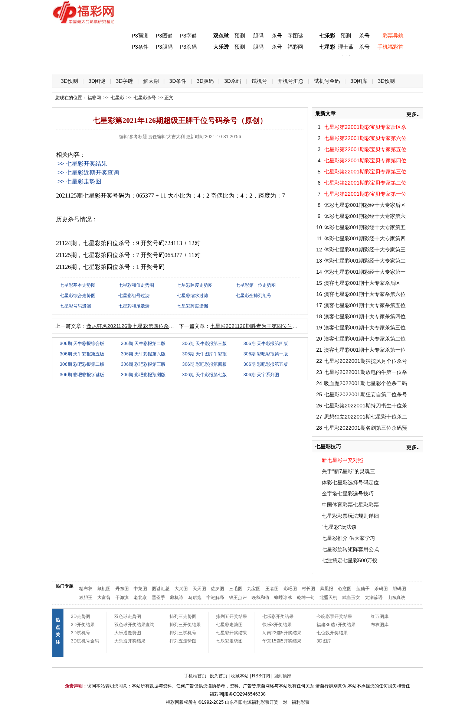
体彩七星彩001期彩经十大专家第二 (365, 261)
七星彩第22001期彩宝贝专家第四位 (365, 160)
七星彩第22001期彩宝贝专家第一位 (365, 194)
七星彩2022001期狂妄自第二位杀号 (365, 394)
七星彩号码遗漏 (75, 306)
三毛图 (235, 588)
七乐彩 (327, 36)
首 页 (67, 63)
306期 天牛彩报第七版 (204, 374)
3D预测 (69, 81)
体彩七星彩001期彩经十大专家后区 (365, 205)
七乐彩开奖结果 (278, 616)
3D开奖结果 (83, 624)
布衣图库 (380, 624)
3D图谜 (96, 81)
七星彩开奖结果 (231, 632)
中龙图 (140, 588)
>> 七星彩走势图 (79, 181)
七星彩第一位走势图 (256, 285)
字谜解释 (215, 597)
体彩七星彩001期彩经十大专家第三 (365, 250)
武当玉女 (351, 597)
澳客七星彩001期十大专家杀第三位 (365, 328)
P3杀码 (188, 47)
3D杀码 (232, 81)
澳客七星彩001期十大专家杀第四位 (365, 316)
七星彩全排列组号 (253, 295)
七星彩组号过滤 (134, 295)
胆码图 (399, 588)
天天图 (199, 588)
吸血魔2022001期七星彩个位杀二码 (365, 383)
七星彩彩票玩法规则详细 (350, 516)
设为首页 (218, 675)
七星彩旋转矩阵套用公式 (350, 549)
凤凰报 (326, 588)
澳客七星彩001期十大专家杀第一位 (365, 350)
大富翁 (104, 597)
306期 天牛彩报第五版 (82, 354)
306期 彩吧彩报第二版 (82, 364)
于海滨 (122, 597)
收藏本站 (240, 675)
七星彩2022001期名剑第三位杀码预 (365, 428)
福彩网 (295, 47)
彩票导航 (393, 36)
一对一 (285, 702)
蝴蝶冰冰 (283, 597)
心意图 (344, 588)
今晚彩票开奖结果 (334, 616)
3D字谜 (124, 81)
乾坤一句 (306, 597)
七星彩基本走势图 (77, 285)
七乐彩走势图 (229, 641)
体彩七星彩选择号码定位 (350, 482)
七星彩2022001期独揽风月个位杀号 (365, 361)
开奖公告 (402, 63)
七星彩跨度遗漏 (192, 306)
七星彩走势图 (229, 624)
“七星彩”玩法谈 (339, 527)
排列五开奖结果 (231, 616)
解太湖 (151, 81)
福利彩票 (300, 702)
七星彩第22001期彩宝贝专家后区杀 (365, 127)
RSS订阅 (261, 675)
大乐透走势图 (127, 632)
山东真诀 (396, 597)
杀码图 (381, 588)
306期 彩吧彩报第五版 (265, 364)
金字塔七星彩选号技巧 (348, 494)
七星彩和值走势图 (136, 285)
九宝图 (254, 588)
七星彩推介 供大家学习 (348, 538)
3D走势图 (80, 616)
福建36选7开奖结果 (336, 624)
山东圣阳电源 (238, 702)
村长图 (308, 588)
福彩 (170, 702)
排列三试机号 (183, 632)
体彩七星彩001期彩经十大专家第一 (365, 272)
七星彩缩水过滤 (192, 295)
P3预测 (140, 36)
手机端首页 (195, 675)
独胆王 (85, 597)
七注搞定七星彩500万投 (349, 560)
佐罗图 (217, 588)
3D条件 (177, 81)
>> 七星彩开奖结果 (82, 163)
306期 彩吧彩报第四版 (204, 364)
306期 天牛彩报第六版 (143, 354)
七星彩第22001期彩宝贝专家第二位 (365, 183)
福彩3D (97, 63)
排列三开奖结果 (185, 624)
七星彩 (327, 47)
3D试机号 (80, 632)
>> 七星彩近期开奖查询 (88, 172)
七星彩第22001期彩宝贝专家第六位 (365, 138)
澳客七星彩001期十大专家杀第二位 (365, 339)
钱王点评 (238, 597)
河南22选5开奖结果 (281, 632)
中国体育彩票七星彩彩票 (350, 505)
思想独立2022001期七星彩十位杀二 (365, 417)
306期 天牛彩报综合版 (82, 343)
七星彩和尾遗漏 (134, 306)
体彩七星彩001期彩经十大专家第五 (365, 227)
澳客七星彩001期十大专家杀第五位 (365, 305)
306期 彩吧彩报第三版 (143, 364)
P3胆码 (164, 47)
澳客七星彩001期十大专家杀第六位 (365, 294)
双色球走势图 (127, 616)
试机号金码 (327, 81)
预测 (240, 36)
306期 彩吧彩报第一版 (265, 354)
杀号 (277, 36)
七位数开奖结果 (332, 632)
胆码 (258, 36)
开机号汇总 (291, 81)
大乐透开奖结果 (129, 641)
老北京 (140, 597)
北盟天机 (328, 597)
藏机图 (104, 588)
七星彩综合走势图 (77, 295)
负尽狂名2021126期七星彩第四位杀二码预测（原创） (148, 326)
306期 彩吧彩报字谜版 (82, 374)
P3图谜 (164, 36)
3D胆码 (205, 81)
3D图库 (358, 81)
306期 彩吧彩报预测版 (143, 374)
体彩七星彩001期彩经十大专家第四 (365, 238)
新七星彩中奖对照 (342, 460)
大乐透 (221, 47)
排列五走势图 (183, 641)
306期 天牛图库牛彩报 (204, 354)
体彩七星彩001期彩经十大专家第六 (365, 216)
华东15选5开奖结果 (281, 641)
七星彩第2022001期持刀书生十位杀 (365, 406)
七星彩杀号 (145, 97)
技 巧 (310, 63)
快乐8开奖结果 (277, 624)
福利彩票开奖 (265, 702)
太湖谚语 (374, 597)
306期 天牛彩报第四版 (265, 343)
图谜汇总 (161, 588)
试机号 (259, 81)
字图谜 (295, 36)
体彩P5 (219, 63)
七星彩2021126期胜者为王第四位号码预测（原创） (269, 326)
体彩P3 (128, 63)
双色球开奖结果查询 (134, 624)
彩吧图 (290, 588)
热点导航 (341, 63)
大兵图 (181, 588)
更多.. (413, 114)
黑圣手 (158, 597)
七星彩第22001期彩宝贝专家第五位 (365, 149)
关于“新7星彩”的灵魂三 (348, 471)
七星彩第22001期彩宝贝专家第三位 (365, 172)
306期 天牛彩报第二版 (143, 343)
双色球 (221, 36)
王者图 (272, 588)
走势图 (371, 63)
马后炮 (195, 597)
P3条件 (140, 47)
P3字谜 (188, 36)
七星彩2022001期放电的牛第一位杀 (365, 372)
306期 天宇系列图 (261, 374)
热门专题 (64, 586)
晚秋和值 (260, 597)
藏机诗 (176, 597)
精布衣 (85, 588)
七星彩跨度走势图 (195, 285)
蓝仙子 (363, 588)
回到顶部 (282, 675)
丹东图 (122, 588)
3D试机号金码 (85, 641)
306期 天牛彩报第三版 (204, 343)
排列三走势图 (183, 616)
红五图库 (380, 616)
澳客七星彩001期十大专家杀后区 (362, 283)
